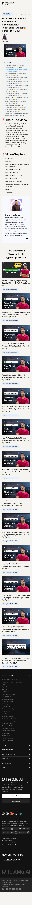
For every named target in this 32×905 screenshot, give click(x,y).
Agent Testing (6, 687)
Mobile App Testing (7, 701)
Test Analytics (6, 735)
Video (21, 14)
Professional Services (8, 738)
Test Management (7, 699)
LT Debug (5, 713)
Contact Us (10, 859)
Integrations (5, 733)
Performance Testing (8, 709)
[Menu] (29, 4)
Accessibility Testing (8, 723)
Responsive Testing (7, 726)
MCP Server (5, 692)
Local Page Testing (7, 716)
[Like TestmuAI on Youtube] (13, 889)
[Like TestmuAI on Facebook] (3, 889)
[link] (8, 4)
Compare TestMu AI (7, 740)
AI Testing (5, 704)
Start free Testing (15, 796)
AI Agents (5, 689)
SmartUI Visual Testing (8, 731)
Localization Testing (8, 728)
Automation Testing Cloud (9, 679)
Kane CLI (4, 684)
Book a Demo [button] (16, 801)
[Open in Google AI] (21, 814)
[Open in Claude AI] (12, 814)
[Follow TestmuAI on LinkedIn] (10, 889)
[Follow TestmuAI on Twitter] (6, 889)
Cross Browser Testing (8, 694)
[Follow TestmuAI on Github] (17, 889)
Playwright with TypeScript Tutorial (7, 13)
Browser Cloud (6, 711)
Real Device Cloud (7, 696)
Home (15, 14)
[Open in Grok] (16, 814)
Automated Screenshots (9, 718)
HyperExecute (6, 706)
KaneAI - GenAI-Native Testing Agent (12, 682)
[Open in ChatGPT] (3, 814)
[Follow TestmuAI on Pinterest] (20, 889)
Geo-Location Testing (8, 721)
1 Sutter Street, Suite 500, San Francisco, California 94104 (10, 844)
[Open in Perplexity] (7, 814)
